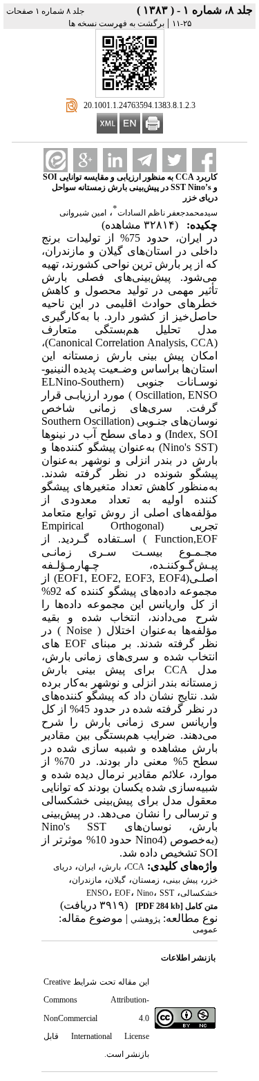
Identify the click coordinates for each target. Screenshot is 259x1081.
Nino (145, 893)
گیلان (117, 880)
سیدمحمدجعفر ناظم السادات (167, 213)
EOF (123, 893)
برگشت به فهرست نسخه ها (116, 23)
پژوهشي (145, 919)
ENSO (97, 893)
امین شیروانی (82, 213)
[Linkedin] (115, 160)
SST (167, 893)
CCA (135, 867)
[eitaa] (56, 160)
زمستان (146, 880)
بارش (111, 867)
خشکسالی (199, 893)
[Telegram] (145, 160)
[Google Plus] (85, 160)
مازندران (87, 880)
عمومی (205, 929)
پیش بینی (182, 880)
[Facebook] (204, 160)
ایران (86, 867)
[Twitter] (174, 160)
